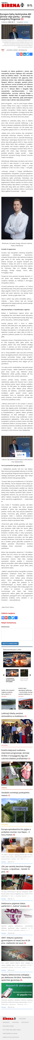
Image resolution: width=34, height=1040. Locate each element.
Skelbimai (22, 1019)
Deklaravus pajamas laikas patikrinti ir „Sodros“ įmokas (14, 904)
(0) (22, 18)
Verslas (3, 862)
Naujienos (6, 1022)
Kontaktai (25, 1022)
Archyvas (15, 1022)
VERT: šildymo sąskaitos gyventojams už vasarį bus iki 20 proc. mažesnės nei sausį (15, 940)
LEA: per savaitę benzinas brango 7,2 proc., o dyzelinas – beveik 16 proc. (16, 869)
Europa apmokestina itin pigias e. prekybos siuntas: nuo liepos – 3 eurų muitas (16, 832)
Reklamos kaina (8, 1026)
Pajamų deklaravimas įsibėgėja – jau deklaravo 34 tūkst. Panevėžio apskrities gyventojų (16, 977)
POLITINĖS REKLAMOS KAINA (12, 1030)
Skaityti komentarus (10, 643)
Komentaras (5, 627)
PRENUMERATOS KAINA (10, 1033)
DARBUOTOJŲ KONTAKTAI (11, 1037)
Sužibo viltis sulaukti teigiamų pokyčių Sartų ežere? (7, 692)
